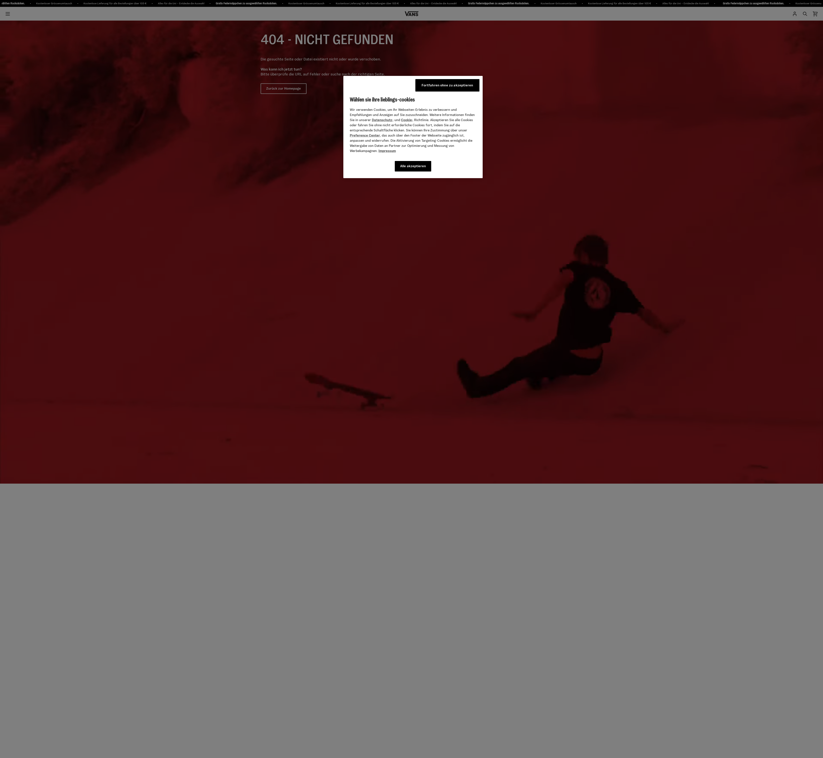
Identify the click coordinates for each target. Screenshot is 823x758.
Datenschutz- (382, 120)
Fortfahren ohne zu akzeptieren (447, 85)
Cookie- (407, 120)
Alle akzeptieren (413, 166)
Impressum (387, 151)
